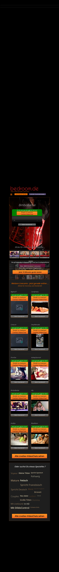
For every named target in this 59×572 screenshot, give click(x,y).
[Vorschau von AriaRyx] (19, 445)
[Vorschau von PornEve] (19, 379)
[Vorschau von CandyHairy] (39, 313)
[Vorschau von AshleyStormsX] (39, 379)
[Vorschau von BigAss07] (19, 313)
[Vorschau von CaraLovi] (19, 346)
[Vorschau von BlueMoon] (39, 445)
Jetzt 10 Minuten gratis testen (30, 272)
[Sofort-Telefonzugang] (13, 193)
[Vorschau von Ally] (39, 412)
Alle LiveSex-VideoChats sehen (29, 456)
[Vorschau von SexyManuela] (39, 346)
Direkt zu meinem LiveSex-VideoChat (27, 213)
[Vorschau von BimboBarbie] (19, 412)
